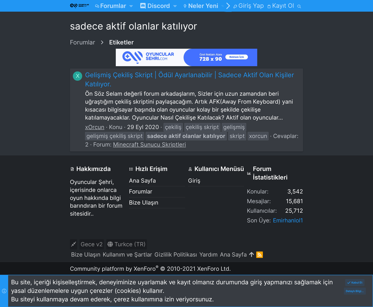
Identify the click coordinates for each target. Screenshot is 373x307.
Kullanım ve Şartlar (127, 254)
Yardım (208, 254)
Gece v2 (92, 244)
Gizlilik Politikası (175, 254)
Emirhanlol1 (288, 220)
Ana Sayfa (142, 180)
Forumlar (140, 191)
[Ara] (299, 6)
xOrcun (94, 127)
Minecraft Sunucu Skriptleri (149, 144)
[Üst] (251, 255)
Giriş (194, 180)
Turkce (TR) (129, 244)
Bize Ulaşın (143, 202)
